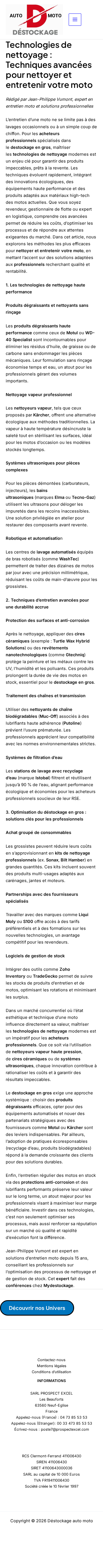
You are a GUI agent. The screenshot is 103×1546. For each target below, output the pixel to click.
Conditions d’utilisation (51, 1372)
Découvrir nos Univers (37, 1308)
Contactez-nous (51, 1360)
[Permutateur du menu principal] (75, 19)
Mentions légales (51, 1366)
